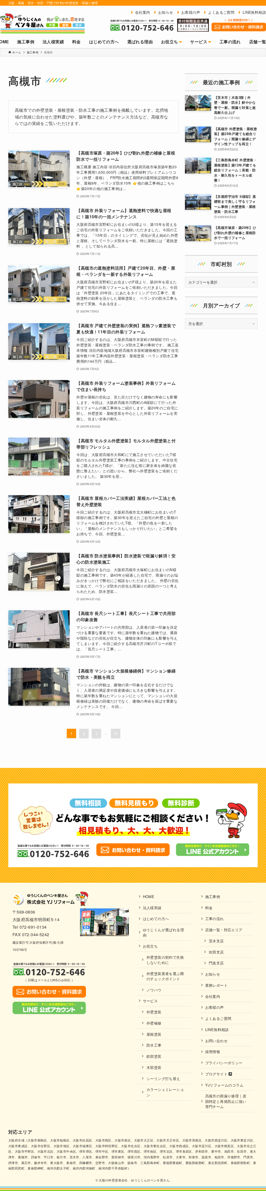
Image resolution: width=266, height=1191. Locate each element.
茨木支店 (216, 940)
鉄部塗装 (154, 1056)
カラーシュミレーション (165, 1092)
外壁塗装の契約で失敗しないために (165, 959)
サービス (150, 1000)
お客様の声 (214, 1007)
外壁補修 (154, 1023)
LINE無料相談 (217, 1029)
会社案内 (212, 996)
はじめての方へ (156, 918)
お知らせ (212, 974)
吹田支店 (216, 952)
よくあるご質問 (218, 1018)
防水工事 (154, 1045)
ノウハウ (154, 989)
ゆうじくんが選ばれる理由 (163, 932)
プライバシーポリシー (224, 1062)
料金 (209, 907)
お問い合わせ (216, 1040)
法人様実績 (152, 907)
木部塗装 (154, 1067)
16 (115, 733)
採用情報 (212, 1051)
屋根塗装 (154, 1034)
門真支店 (216, 962)
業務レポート (216, 985)
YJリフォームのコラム (224, 1085)
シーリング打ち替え (163, 1078)
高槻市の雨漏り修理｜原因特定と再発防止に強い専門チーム (225, 1101)
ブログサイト (217, 1073)
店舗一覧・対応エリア (224, 929)
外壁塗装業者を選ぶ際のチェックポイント (165, 976)
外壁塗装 (154, 1011)
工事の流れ (214, 918)
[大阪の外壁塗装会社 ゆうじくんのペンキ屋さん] (43, 23)
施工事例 (212, 896)
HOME (149, 896)
